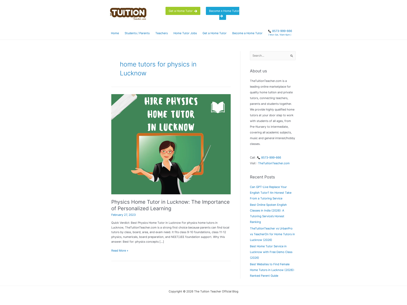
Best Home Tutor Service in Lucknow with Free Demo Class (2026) (271, 252)
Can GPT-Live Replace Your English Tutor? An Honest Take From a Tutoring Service (270, 192)
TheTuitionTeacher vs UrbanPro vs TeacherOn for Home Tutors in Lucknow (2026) (272, 234)
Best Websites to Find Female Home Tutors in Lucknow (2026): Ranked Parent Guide (272, 270)
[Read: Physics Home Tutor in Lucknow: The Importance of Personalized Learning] (171, 144)
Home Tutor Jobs (185, 33)
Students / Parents (137, 33)
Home (115, 33)
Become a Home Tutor (224, 11)
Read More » (119, 251)
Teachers (161, 33)
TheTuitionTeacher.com (274, 163)
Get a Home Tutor (181, 11)
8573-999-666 (270, 157)
